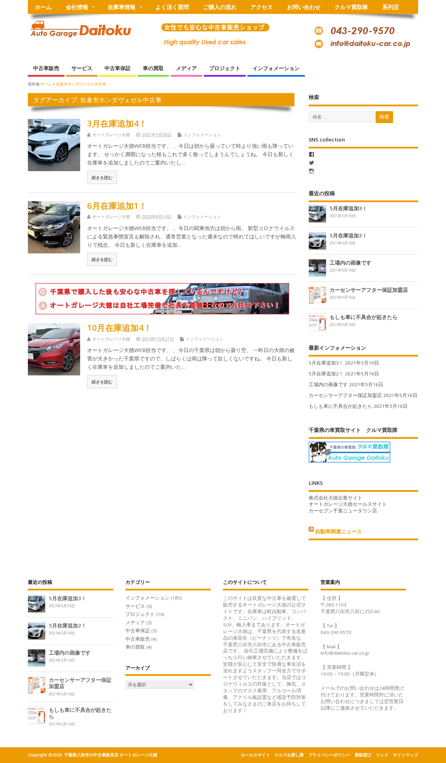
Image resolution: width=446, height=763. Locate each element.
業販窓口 (363, 755)
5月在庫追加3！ (348, 208)
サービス (81, 67)
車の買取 (153, 67)
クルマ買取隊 (351, 7)
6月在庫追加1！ (117, 205)
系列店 (390, 7)
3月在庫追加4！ (117, 123)
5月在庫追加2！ (348, 235)
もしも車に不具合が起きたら (364, 316)
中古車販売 (46, 67)
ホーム (43, 7)
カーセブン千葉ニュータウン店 (343, 511)
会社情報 (77, 7)
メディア (186, 67)
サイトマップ (405, 755)
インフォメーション (276, 67)
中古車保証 (118, 67)
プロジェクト (224, 67)
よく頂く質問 (172, 7)
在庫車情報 (122, 7)
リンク (382, 755)
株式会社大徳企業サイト (335, 498)
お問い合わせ (304, 7)
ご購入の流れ (220, 7)
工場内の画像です (350, 262)
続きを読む (102, 177)
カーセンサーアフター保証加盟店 (369, 289)
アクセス (262, 7)
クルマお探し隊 (289, 755)
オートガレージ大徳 (111, 135)
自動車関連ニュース (338, 531)
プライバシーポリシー (329, 755)
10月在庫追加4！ (119, 327)
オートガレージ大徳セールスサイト (348, 504)
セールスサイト (255, 755)
